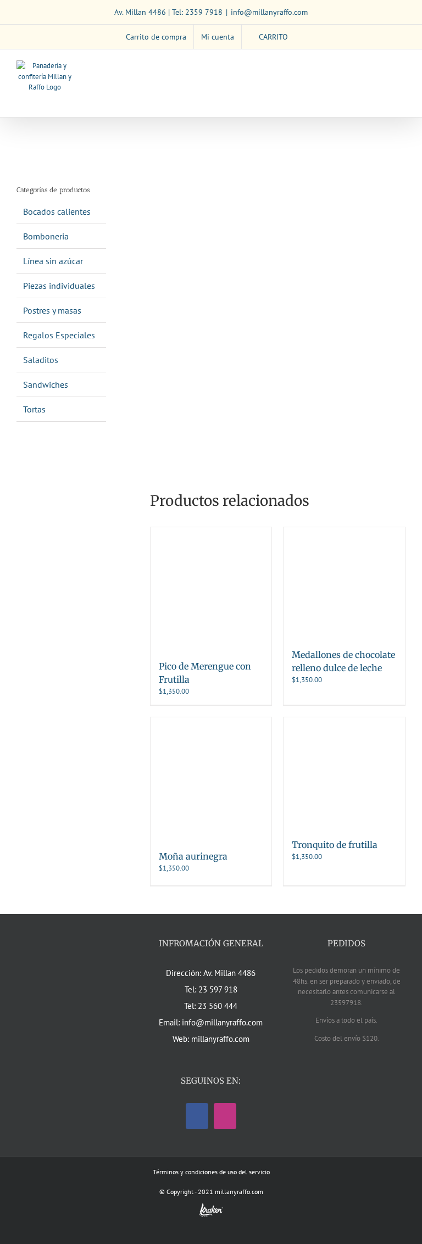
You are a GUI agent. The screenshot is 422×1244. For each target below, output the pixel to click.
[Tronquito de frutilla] (344, 772)
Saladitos (40, 359)
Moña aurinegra (193, 856)
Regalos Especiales (59, 335)
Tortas (34, 409)
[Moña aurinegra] (211, 778)
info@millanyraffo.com (269, 12)
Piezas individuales (59, 285)
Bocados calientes (57, 211)
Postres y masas (52, 310)
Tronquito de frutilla (334, 844)
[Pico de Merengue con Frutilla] (211, 588)
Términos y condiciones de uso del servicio (211, 1172)
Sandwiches (45, 384)
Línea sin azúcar (53, 260)
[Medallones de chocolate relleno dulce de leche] (344, 582)
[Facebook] (197, 1116)
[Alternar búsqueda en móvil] (381, 66)
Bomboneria (46, 236)
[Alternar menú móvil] (401, 66)
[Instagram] (225, 1116)
